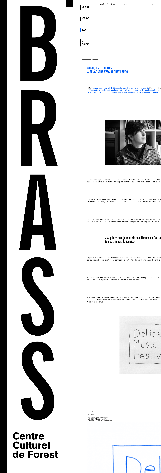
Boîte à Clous (95, 59)
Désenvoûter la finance (86, 59)
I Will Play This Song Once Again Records (142, 260)
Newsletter (107, 4)
